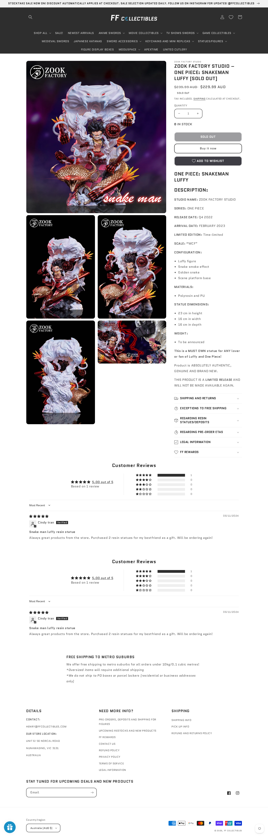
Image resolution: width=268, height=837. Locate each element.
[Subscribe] (92, 792)
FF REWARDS (107, 737)
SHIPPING (199, 98)
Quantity (180, 105)
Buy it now (208, 148)
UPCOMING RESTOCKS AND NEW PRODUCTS (127, 731)
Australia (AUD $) (41, 828)
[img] (39, 516)
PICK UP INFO (180, 726)
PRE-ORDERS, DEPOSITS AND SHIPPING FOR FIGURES (127, 722)
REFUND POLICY (109, 750)
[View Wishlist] (231, 17)
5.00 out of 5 (102, 482)
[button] (30, 17)
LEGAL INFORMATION (112, 770)
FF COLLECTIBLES (233, 830)
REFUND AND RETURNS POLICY (191, 733)
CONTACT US (107, 744)
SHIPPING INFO (181, 720)
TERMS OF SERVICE (111, 763)
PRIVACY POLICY (109, 757)
